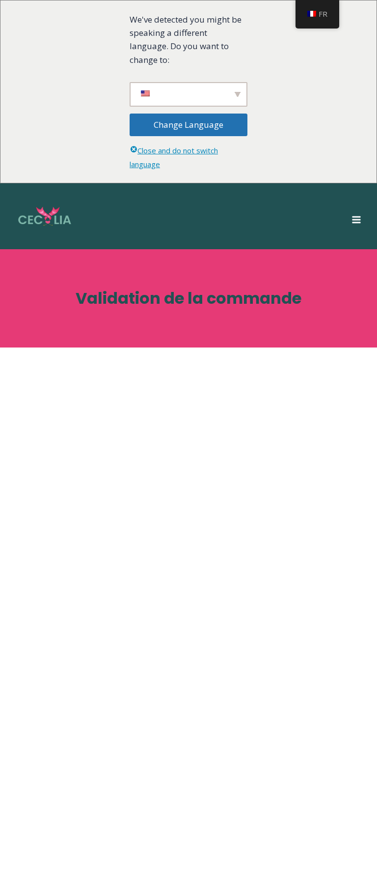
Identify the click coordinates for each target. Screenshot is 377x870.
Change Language (188, 124)
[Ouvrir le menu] (356, 216)
